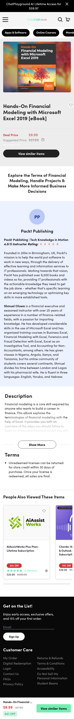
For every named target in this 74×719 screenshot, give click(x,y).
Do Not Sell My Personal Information (52, 675)
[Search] (60, 19)
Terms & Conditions (51, 663)
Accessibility (45, 668)
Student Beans (47, 683)
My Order (10, 658)
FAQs (7, 679)
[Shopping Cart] (68, 19)
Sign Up (14, 636)
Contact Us (11, 673)
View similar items (31, 153)
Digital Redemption (17, 663)
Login (7, 668)
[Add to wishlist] (70, 105)
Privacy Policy (13, 684)
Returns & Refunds (50, 658)
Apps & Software (15, 32)
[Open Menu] (6, 19)
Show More (37, 444)
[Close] (67, 4)
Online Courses (46, 32)
